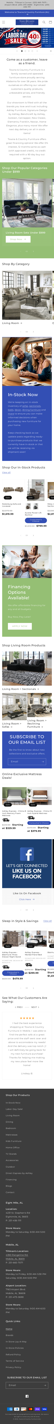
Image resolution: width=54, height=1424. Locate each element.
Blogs (9, 1186)
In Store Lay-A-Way (16, 1341)
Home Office (13, 1147)
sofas (25, 406)
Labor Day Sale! (14, 1109)
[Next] (33, 251)
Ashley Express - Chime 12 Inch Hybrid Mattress (39, 812)
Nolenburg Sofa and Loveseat (11, 505)
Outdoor (10, 1167)
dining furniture (31, 409)
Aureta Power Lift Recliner (33, 514)
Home (9, 1329)
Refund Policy (13, 1354)
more (11, 413)
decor (18, 409)
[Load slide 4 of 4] (32, 51)
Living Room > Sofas (11, 725)
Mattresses (12, 1135)
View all (6, 472)
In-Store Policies (15, 1348)
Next (34, 1007)
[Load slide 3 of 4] (29, 51)
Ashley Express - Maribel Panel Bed (33, 953)
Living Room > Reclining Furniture (37, 723)
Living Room (10, 323)
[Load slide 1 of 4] (22, 51)
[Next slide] (37, 51)
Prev (20, 1007)
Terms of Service (15, 1361)
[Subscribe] (43, 761)
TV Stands (11, 1154)
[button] (3, 22)
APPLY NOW (20, 626)
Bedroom (11, 1128)
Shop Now (16, 239)
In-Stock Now (13, 1102)
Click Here (25, 899)
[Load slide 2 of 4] (25, 51)
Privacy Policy (13, 1367)
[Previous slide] (17, 51)
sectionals (35, 406)
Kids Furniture (13, 1141)
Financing (11, 1179)
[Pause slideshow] (51, 51)
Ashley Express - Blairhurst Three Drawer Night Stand (11, 954)
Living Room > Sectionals (19, 689)
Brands (9, 1335)
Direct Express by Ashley (19, 1173)
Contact (10, 1192)
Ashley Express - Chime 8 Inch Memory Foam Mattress (14, 813)
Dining (9, 1122)
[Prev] (21, 251)
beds (10, 409)
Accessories (12, 1160)
